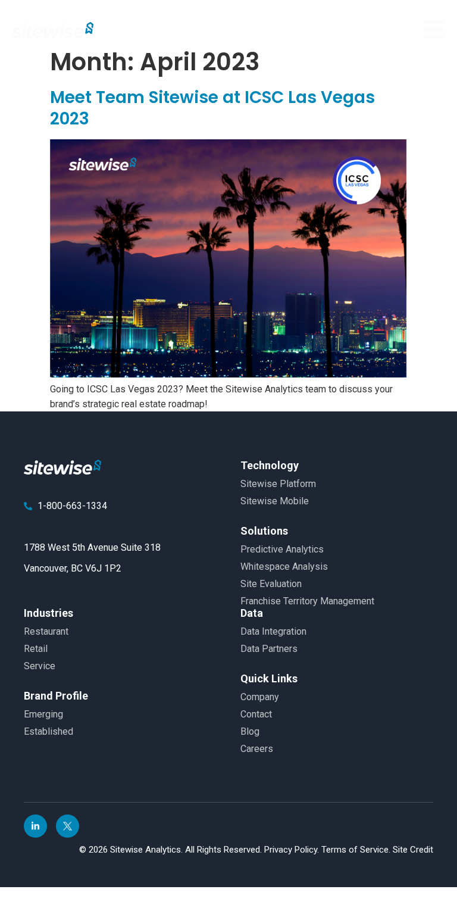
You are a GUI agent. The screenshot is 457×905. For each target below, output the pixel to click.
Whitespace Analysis (284, 566)
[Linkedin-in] (35, 826)
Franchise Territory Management (307, 601)
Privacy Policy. (292, 849)
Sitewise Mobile (274, 501)
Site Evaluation (271, 583)
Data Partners (269, 648)
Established (48, 731)
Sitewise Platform (278, 483)
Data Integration (273, 631)
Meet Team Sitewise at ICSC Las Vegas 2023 (212, 108)
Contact (256, 714)
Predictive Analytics (282, 549)
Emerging (43, 714)
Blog (249, 731)
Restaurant (46, 631)
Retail (36, 648)
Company (259, 697)
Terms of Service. (357, 849)
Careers (256, 748)
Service (39, 666)
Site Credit (413, 849)
